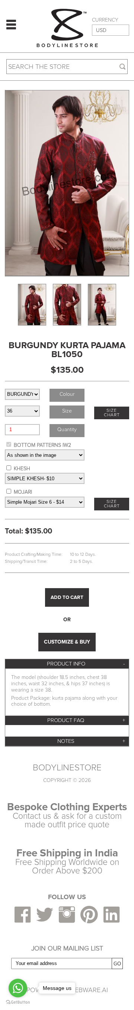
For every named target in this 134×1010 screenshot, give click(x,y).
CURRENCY (105, 20)
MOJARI (23, 492)
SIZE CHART (112, 413)
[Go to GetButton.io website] (18, 1002)
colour (67, 394)
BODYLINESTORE (67, 767)
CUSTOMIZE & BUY (67, 642)
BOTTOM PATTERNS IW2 (42, 445)
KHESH (22, 468)
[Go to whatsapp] (18, 988)
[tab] (67, 663)
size (67, 411)
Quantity (67, 429)
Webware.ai (88, 990)
